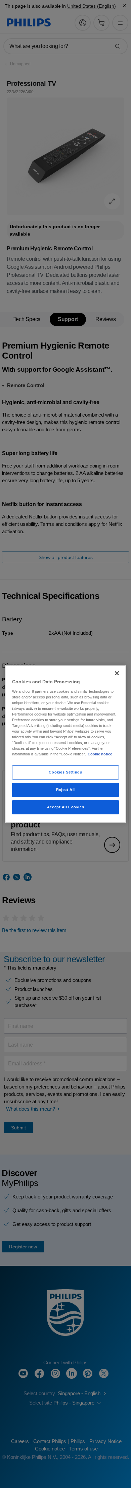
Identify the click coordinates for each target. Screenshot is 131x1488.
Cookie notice (100, 754)
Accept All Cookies (65, 807)
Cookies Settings (65, 772)
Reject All (65, 790)
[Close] (117, 673)
